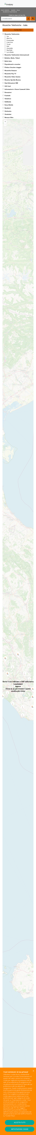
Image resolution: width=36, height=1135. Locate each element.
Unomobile (10, 48)
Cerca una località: (17, 15)
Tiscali (8, 44)
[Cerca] (33, 18)
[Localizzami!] (28, 18)
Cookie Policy (10, 1116)
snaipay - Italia (15, 10)
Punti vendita (5, 10)
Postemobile (10, 40)
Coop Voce (10, 42)
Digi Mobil (9, 50)
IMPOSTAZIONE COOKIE (19, 1129)
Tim (8, 36)
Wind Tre (9, 38)
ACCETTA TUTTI (19, 1122)
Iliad (8, 46)
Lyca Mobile (10, 52)
